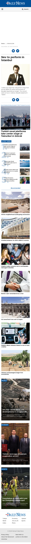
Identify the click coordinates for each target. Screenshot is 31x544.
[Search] (22, 9)
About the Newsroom (7, 537)
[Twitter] (17, 50)
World (4, 520)
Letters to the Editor (22, 537)
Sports (23, 520)
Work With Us (19, 534)
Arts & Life (10, 43)
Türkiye (5, 518)
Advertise (4, 539)
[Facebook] (13, 50)
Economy (15, 518)
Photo (14, 523)
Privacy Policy (5, 534)
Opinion (24, 518)
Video (4, 523)
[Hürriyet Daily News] (15, 3)
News (3, 43)
